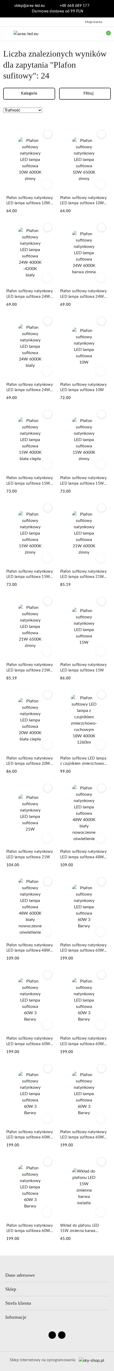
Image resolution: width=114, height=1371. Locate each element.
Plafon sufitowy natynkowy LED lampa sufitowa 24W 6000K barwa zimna (83, 294)
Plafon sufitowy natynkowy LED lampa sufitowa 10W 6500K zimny (83, 201)
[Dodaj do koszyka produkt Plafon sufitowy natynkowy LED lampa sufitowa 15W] (101, 651)
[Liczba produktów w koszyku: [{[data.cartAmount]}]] (105, 34)
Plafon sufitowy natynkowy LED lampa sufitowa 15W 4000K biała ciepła (29, 481)
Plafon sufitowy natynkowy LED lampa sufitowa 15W (83, 667)
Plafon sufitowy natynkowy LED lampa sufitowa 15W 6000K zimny (83, 481)
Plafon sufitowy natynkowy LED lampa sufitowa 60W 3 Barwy (83, 948)
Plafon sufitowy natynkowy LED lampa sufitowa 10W (83, 387)
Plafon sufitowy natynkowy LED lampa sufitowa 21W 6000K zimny (83, 575)
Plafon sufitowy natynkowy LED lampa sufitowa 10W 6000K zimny (29, 201)
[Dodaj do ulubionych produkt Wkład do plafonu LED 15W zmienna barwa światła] (102, 1162)
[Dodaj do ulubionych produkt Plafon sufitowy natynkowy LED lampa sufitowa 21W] (48, 788)
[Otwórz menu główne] (6, 34)
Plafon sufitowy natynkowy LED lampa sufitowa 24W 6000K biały (29, 388)
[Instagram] (61, 1335)
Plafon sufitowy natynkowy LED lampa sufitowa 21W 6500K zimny (29, 668)
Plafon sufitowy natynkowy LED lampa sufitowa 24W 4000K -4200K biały (29, 294)
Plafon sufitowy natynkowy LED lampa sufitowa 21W (29, 854)
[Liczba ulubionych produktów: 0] (94, 34)
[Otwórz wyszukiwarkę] (82, 34)
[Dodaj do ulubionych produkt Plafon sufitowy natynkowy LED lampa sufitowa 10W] (102, 321)
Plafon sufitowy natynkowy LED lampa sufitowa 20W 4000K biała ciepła (29, 761)
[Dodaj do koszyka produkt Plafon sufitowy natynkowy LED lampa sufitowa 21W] (47, 838)
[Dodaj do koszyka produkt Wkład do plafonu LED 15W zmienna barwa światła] (101, 1212)
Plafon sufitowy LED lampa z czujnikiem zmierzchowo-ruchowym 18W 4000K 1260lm (83, 761)
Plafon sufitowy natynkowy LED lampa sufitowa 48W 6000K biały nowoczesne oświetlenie (29, 948)
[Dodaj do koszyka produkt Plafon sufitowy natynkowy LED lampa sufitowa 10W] (101, 371)
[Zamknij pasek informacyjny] (108, 8)
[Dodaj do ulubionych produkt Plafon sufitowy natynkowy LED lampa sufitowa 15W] (102, 601)
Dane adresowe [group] (20, 1275)
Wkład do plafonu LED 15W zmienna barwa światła (79, 1229)
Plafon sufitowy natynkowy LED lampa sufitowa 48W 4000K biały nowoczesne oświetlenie (83, 855)
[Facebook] (52, 1335)
